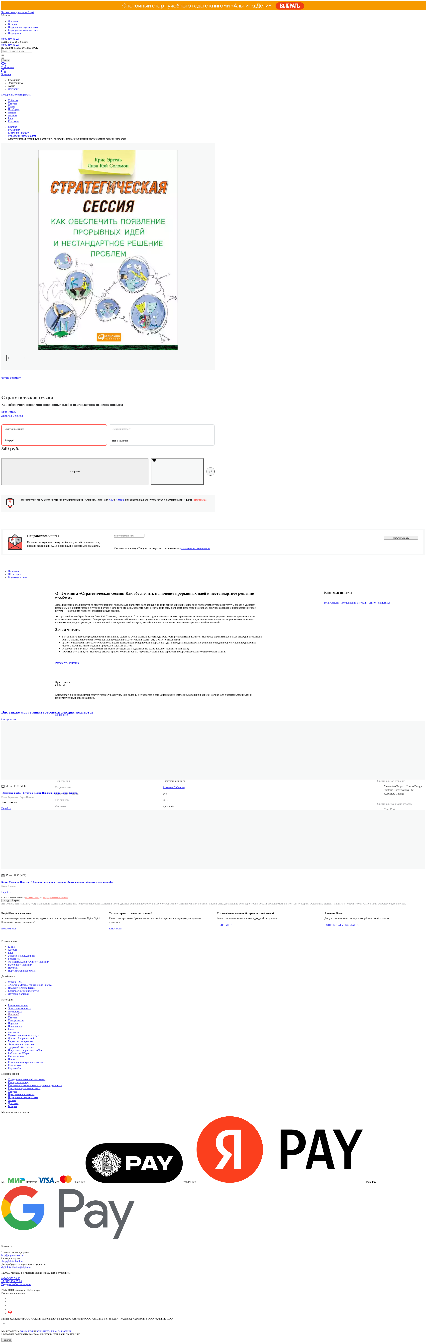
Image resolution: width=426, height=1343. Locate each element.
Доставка (13, 21)
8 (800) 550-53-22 (10, 1278)
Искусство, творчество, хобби (25, 1050)
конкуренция (331, 602)
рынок (372, 602)
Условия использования (21, 955)
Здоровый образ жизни (21, 1047)
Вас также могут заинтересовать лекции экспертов (47, 712)
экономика (384, 602)
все (8, 719)
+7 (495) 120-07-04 (11, 1281)
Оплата (12, 1100)
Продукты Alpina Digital (21, 987)
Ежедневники (16, 1056)
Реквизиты (14, 958)
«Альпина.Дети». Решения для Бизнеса (30, 985)
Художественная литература (24, 1035)
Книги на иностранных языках (25, 1062)
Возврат (12, 24)
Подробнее (200, 499)
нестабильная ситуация (354, 602)
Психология (15, 1026)
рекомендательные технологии (54, 1331)
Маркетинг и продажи (20, 1041)
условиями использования (195, 548)
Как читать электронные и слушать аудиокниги (35, 1085)
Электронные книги (19, 1008)
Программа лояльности (21, 1094)
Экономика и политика (21, 1044)
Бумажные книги (18, 1005)
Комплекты (14, 1065)
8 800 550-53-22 (10, 38)
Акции (12, 112)
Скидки (12, 103)
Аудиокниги (15, 1011)
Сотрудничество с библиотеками (26, 1079)
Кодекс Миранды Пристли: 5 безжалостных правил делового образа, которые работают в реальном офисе (58, 882)
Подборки (13, 109)
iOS (111, 499)
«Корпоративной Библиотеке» (55, 897)
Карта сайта (14, 1068)
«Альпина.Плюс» (32, 897)
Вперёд (15, 900)
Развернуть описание (67, 662)
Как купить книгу (18, 1082)
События (13, 100)
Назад (6, 900)
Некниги (13, 1059)
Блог (10, 118)
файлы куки (27, 1331)
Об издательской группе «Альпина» (28, 961)
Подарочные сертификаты (23, 27)
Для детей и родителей (21, 1038)
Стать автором (22, 1284)
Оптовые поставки (18, 993)
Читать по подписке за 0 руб (17, 12)
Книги (11, 946)
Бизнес (12, 1029)
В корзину (75, 471)
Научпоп (13, 1023)
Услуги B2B (15, 982)
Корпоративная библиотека (23, 990)
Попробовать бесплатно (341, 925)
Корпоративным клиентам (23, 30)
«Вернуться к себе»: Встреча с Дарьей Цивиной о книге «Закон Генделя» (40, 793)
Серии (11, 106)
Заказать (115, 928)
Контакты (13, 121)
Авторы (12, 115)
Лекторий (13, 89)
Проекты (13, 967)
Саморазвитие (16, 1020)
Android (120, 499)
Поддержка (14, 33)
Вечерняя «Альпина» (20, 964)
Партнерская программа (21, 970)
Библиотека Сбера (18, 1053)
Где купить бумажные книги (24, 1088)
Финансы (13, 1032)
